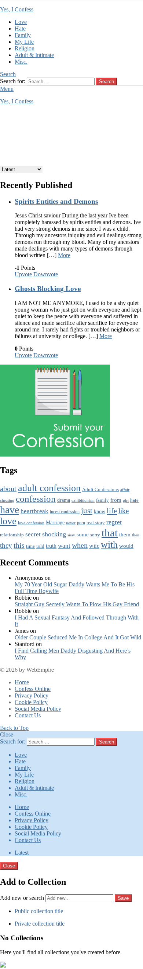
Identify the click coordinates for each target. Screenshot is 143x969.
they (6, 545)
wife (94, 546)
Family (23, 35)
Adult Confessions (100, 489)
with (109, 544)
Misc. (21, 61)
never (71, 523)
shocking (54, 534)
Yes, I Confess (16, 9)
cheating (7, 500)
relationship (12, 534)
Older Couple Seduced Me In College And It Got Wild (78, 637)
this (19, 545)
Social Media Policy (38, 709)
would (126, 546)
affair (124, 489)
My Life (24, 42)
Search (106, 81)
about (8, 488)
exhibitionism (83, 500)
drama (63, 500)
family (102, 500)
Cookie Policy (31, 702)
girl (126, 500)
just (86, 510)
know (99, 511)
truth (51, 546)
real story (96, 522)
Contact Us (28, 715)
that (110, 533)
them (125, 534)
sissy (71, 535)
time (30, 546)
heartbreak (34, 511)
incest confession (65, 512)
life (112, 511)
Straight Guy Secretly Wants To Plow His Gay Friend (77, 604)
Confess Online (33, 689)
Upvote (23, 274)
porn (81, 522)
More (64, 255)
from (115, 500)
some (83, 534)
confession (36, 499)
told (40, 546)
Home (22, 682)
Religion (24, 48)
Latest (22, 852)
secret (33, 534)
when (80, 545)
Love (21, 22)
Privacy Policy (31, 695)
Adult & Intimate (34, 55)
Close (6, 734)
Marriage (55, 522)
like (123, 511)
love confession (31, 523)
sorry (95, 534)
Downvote (45, 274)
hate (134, 500)
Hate (20, 28)
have (9, 509)
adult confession (49, 488)
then (135, 535)
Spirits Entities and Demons (56, 201)
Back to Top (14, 728)
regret (114, 522)
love (8, 521)
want (64, 545)
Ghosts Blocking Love (48, 288)
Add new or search (22, 898)
